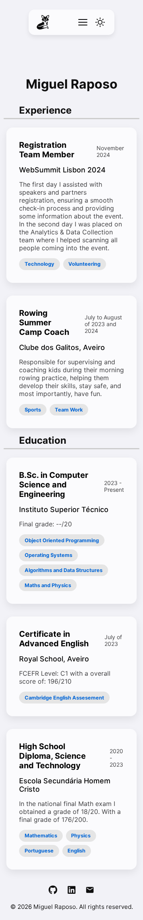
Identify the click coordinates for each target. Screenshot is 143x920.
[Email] (89, 890)
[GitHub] (52, 890)
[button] (82, 22)
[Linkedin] (71, 890)
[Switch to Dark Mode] (100, 22)
